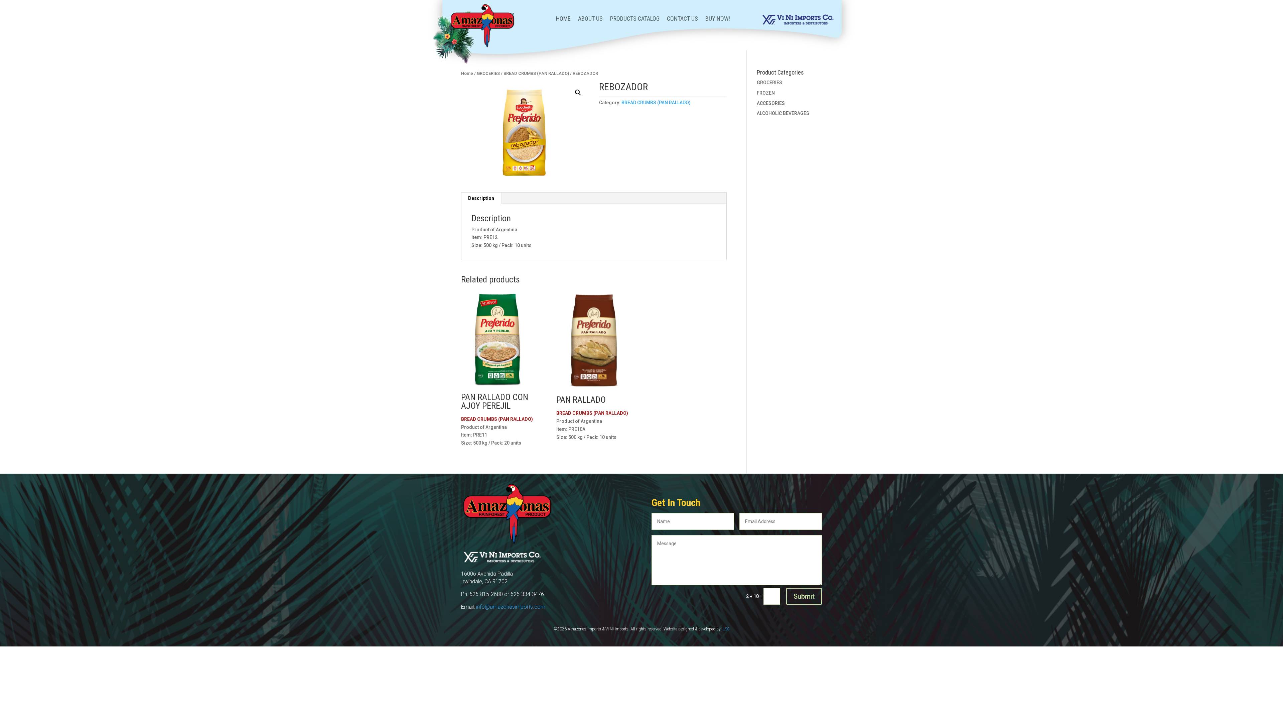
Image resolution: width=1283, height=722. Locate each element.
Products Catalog (635, 19)
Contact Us (682, 19)
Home (563, 19)
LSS (726, 629)
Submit (804, 596)
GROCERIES (488, 73)
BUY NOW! (717, 19)
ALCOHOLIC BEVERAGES (783, 113)
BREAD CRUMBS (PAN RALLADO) (536, 73)
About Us (590, 19)
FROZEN (766, 93)
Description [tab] (481, 198)
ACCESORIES (771, 103)
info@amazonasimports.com (510, 607)
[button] (578, 93)
